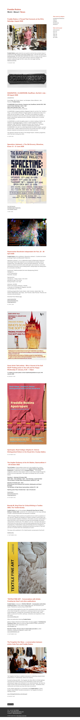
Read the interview (11, 60)
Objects (55, 20)
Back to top (10, 704)
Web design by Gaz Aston (21, 715)
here (21, 296)
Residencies (56, 23)
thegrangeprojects (11, 302)
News (22, 12)
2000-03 (55, 35)
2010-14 (55, 33)
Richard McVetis (11, 56)
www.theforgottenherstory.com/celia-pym (17, 694)
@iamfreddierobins (17, 713)
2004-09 (55, 34)
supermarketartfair (11, 299)
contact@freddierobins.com (17, 711)
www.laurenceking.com (13, 616)
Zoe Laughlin (34, 621)
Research (55, 24)
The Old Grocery (11, 206)
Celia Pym (17, 688)
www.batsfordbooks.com (13, 631)
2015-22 (55, 31)
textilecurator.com (28, 605)
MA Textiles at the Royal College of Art (24, 54)
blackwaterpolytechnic (12, 300)
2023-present (56, 30)
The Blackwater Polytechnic (14, 207)
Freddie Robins (14, 9)
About (16, 12)
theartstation (10, 492)
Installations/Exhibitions (58, 18)
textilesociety (10, 532)
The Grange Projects (18, 122)
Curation (55, 21)
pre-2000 (55, 37)
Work (9, 12)
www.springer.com (11, 626)
